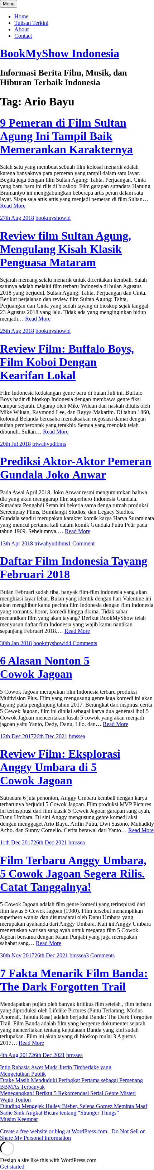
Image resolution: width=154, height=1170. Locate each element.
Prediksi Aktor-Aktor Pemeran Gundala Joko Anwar (75, 468)
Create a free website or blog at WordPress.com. (54, 1131)
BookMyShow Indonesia (59, 53)
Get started (12, 1167)
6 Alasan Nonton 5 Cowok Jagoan (45, 667)
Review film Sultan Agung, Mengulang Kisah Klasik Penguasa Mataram (65, 249)
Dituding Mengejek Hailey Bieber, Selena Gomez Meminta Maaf (73, 1106)
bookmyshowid (53, 218)
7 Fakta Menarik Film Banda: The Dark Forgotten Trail (74, 980)
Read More (12, 206)
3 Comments (100, 955)
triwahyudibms (49, 444)
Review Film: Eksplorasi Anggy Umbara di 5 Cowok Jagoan (60, 767)
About (21, 29)
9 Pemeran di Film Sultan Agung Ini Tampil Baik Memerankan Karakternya (66, 136)
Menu (8, 3)
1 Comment (81, 543)
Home (21, 16)
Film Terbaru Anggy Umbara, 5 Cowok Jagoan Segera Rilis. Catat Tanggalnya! (73, 873)
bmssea (77, 736)
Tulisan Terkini (31, 23)
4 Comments (82, 643)
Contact (23, 36)
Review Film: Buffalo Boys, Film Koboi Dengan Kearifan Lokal (67, 362)
